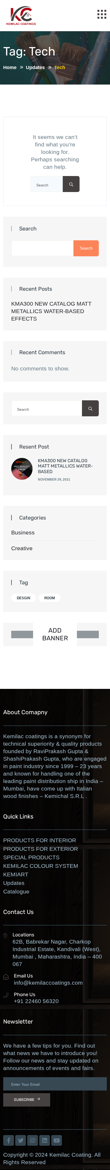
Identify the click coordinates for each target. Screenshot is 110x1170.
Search (28, 228)
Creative (22, 548)
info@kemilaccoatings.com (48, 983)
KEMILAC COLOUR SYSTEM (40, 866)
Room (49, 598)
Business (23, 532)
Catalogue (16, 891)
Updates (14, 883)
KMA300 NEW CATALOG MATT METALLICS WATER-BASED (65, 466)
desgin (23, 598)
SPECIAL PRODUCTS (31, 857)
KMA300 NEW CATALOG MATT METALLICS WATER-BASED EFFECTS (51, 311)
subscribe (24, 1099)
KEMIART (15, 874)
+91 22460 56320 (36, 1001)
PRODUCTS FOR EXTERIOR (40, 849)
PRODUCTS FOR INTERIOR (39, 840)
